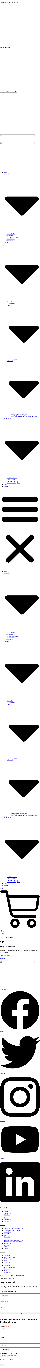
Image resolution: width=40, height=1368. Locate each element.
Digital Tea (11, 1278)
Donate (6, 486)
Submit (3, 1364)
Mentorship (14, 359)
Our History (11, 239)
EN (1, 932)
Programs (2, 1225)
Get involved (3, 1208)
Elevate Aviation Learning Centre (10, 2)
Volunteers (7, 1215)
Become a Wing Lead (13, 483)
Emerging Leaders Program (19, 415)
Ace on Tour (11, 303)
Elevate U (7, 1237)
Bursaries (10, 302)
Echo (5, 1235)
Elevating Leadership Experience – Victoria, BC (25, 416)
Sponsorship (11, 479)
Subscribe (20, 1313)
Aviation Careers (12, 478)
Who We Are (11, 234)
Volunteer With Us (12, 481)
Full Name (3, 1329)
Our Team (10, 235)
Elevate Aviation (5, 47)
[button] (20, 529)
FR (3, 932)
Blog (5, 1260)
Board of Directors (12, 237)
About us (2, 1252)
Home (5, 172)
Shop (5, 484)
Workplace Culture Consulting (9, 92)
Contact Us (10, 240)
